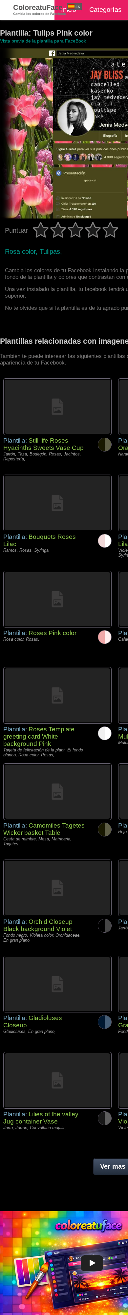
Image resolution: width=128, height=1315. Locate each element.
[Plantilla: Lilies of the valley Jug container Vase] (57, 1080)
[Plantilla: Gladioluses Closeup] (57, 984)
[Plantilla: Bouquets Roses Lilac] (57, 503)
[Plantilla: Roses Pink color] (57, 599)
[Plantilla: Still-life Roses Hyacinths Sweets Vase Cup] (57, 406)
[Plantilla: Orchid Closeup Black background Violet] (57, 888)
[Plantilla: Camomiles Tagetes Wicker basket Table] (57, 791)
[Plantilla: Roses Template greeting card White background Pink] (57, 695)
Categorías (105, 9)
